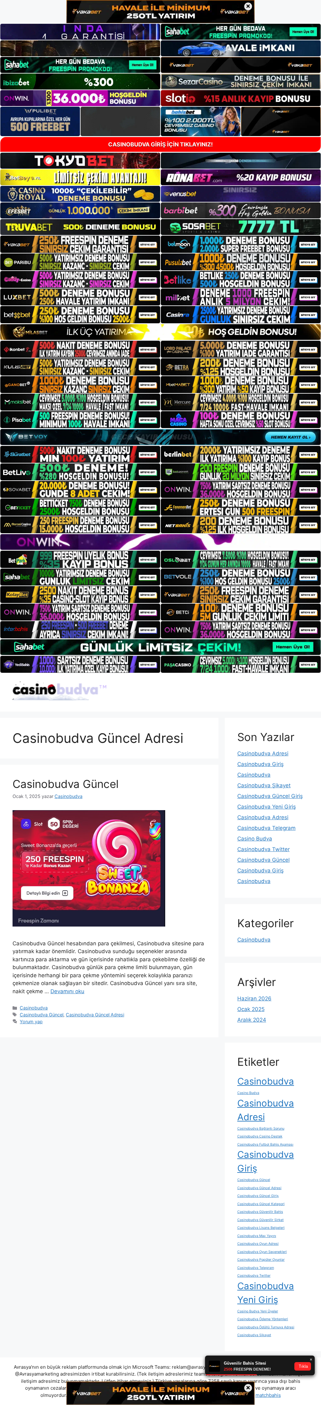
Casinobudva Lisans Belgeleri (261, 1228)
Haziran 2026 (254, 998)
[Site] (80, 244)
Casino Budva (254, 838)
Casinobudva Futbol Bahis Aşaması (265, 1144)
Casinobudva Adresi (262, 753)
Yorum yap (31, 1021)
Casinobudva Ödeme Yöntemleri (262, 1319)
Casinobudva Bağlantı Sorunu (260, 1129)
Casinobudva (34, 1007)
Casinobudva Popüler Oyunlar (261, 1260)
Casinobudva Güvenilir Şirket (260, 1220)
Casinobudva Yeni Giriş (266, 807)
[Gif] (160, 332)
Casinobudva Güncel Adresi (95, 1014)
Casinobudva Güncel (65, 783)
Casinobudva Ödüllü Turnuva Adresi (265, 1327)
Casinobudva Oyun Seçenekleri (262, 1252)
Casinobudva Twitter (263, 849)
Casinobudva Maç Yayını (256, 1236)
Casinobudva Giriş (260, 764)
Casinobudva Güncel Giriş (270, 796)
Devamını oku (67, 991)
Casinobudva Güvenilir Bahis (260, 1212)
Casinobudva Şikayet (264, 785)
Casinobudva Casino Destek (259, 1136)
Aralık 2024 (251, 1020)
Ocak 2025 (251, 1009)
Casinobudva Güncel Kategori (261, 1204)
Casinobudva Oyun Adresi (258, 1244)
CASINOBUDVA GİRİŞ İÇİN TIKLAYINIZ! (160, 144)
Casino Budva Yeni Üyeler (257, 1311)
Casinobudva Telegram (266, 828)
